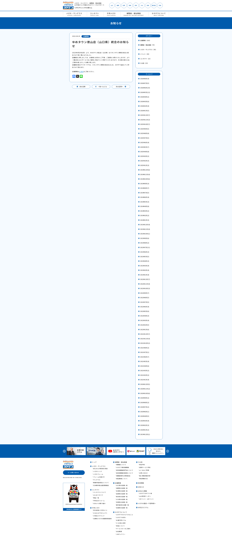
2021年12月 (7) (145, 334)
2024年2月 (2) (144, 215)
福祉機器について (122, 478)
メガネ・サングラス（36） (148, 49)
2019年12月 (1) (145, 434)
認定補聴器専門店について (124, 470)
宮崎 (148, 5)
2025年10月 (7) (145, 124)
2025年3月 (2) (144, 156)
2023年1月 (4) (144, 275)
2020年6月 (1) (144, 412)
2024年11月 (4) (145, 174)
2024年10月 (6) (145, 179)
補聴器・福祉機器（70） (147, 45)
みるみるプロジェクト (100, 513)
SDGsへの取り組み (99, 503)
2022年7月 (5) (144, 302)
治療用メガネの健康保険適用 (102, 518)
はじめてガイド (98, 495)
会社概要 (119, 531)
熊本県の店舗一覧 (122, 496)
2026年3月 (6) (144, 101)
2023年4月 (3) (144, 261)
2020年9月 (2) (144, 398)
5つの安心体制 (121, 523)
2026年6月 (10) (145, 88)
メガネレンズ (97, 471)
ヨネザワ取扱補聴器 (122, 467)
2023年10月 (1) (145, 234)
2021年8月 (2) (144, 348)
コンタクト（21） (145, 59)
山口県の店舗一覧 (122, 485)
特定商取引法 (143, 478)
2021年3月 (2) (144, 370)
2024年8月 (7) (144, 188)
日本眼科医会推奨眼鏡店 (101, 485)
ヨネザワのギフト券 (145, 493)
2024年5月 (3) (144, 202)
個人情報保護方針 (145, 476)
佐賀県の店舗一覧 (122, 491)
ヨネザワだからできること (124, 515)
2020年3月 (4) (144, 421)
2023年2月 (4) (144, 270)
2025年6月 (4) (144, 142)
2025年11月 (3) (145, 120)
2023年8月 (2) (144, 243)
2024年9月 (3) (144, 184)
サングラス (96, 480)
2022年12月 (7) (145, 279)
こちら (81, 71)
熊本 (136, 5)
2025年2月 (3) (144, 161)
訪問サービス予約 (145, 467)
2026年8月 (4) (144, 79)
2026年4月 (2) (144, 97)
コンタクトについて (99, 492)
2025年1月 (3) (144, 165)
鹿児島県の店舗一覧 (122, 505)
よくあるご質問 (144, 470)
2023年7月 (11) (145, 247)
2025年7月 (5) (144, 138)
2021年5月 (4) (144, 361)
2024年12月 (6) (145, 170)
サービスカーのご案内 (123, 529)
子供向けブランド (99, 516)
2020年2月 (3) (144, 425)
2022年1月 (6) (144, 329)
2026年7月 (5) (144, 83)
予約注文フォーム (99, 501)
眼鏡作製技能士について (101, 482)
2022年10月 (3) (145, 288)
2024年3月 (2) (144, 211)
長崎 (130, 5)
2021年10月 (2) (145, 343)
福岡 (118, 5)
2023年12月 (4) (145, 225)
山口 (112, 5)
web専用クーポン (145, 496)
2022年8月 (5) (144, 297)
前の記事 (83, 87)
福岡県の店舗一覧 (122, 488)
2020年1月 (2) (144, 430)
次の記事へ (119, 87)
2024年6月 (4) (144, 197)
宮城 (160, 5)
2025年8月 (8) (144, 133)
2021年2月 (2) (144, 375)
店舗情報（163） (145, 40)
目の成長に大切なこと (100, 510)
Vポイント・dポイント (146, 499)
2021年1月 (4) (144, 380)
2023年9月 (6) (144, 238)
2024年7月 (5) (144, 193)
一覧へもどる (102, 87)
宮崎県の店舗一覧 (122, 502)
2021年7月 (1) (144, 352)
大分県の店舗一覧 (122, 499)
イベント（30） (145, 54)
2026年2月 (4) (144, 106)
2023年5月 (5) (144, 256)
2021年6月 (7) (144, 357)
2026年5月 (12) (145, 92)
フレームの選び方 (99, 477)
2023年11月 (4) (145, 229)
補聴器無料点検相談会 (123, 476)
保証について (120, 526)
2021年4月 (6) (144, 366)
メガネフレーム (98, 474)
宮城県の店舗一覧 (122, 508)
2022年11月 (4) (145, 284)
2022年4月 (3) (144, 316)
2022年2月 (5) (144, 325)
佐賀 (124, 5)
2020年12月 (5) (145, 384)
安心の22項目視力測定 (100, 468)
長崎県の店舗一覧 (122, 494)
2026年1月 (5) (144, 111)
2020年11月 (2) (145, 389)
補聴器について (121, 464)
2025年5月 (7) (144, 147)
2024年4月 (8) (144, 206)
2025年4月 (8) (144, 152)
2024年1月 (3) (144, 220)
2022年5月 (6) (144, 311)
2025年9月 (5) (144, 129)
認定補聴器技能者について (124, 473)
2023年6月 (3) (144, 252)
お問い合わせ (143, 473)
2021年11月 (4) (145, 339)
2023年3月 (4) (144, 266)
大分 (142, 5)
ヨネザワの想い (121, 517)
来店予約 (142, 464)
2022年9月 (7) (144, 293)
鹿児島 (154, 5)
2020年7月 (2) (144, 407)
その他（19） (144, 63)
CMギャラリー (120, 534)
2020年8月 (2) (144, 402)
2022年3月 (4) (144, 320)
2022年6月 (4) (144, 307)
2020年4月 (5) (144, 416)
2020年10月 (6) (145, 393)
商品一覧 (96, 498)
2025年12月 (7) (145, 115)
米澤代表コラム (121, 520)
